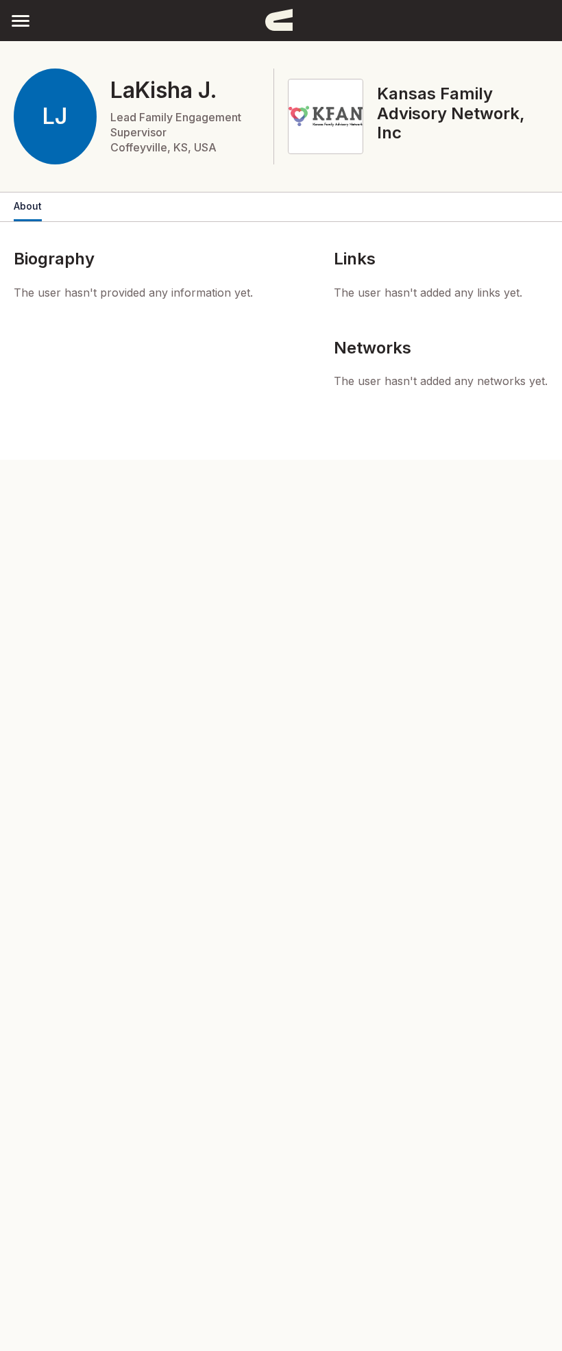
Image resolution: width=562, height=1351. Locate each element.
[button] (20, 20)
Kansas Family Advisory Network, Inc (451, 113)
